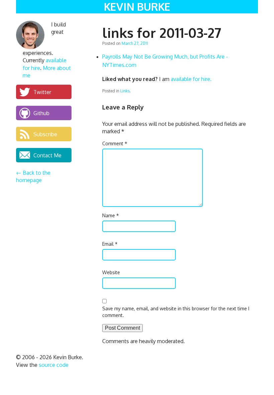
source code (53, 365)
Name (110, 215)
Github (41, 112)
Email (110, 244)
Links (125, 90)
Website (111, 272)
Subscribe (45, 134)
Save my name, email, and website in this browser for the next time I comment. (175, 312)
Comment (114, 143)
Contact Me (47, 155)
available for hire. (191, 79)
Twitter (42, 91)
